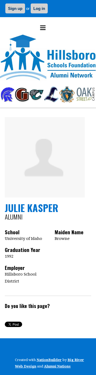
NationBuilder (49, 360)
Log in (39, 8)
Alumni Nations (57, 366)
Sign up (15, 8)
